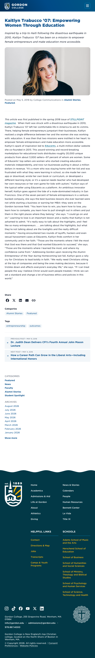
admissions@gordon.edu (42, 623)
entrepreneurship (15, 326)
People (66, 496)
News (8, 384)
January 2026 (12, 432)
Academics (37, 491)
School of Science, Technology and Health (75, 593)
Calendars (68, 491)
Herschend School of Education (74, 550)
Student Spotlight (14, 395)
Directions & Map (40, 545)
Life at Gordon (39, 502)
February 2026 (13, 429)
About (34, 508)
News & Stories (71, 485)
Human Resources (73, 502)
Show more (11, 438)
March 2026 (11, 425)
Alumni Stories (72, 100)
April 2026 (10, 421)
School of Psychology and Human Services (75, 585)
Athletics (36, 513)
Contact (35, 540)
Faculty (9, 388)
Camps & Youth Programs (39, 564)
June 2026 (10, 414)
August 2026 (12, 406)
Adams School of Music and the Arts (75, 541)
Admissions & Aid (40, 496)
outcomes (35, 326)
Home (34, 485)
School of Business (73, 557)
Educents (50, 146)
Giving (34, 519)
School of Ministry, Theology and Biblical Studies (75, 575)
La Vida (67, 513)
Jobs (33, 551)
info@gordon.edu (14, 623)
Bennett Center (71, 508)
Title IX (67, 519)
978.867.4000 (12, 627)
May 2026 (10, 417)
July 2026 (10, 410)
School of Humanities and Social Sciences (74, 564)
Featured (10, 103)
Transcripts (37, 557)
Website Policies (29, 646)
